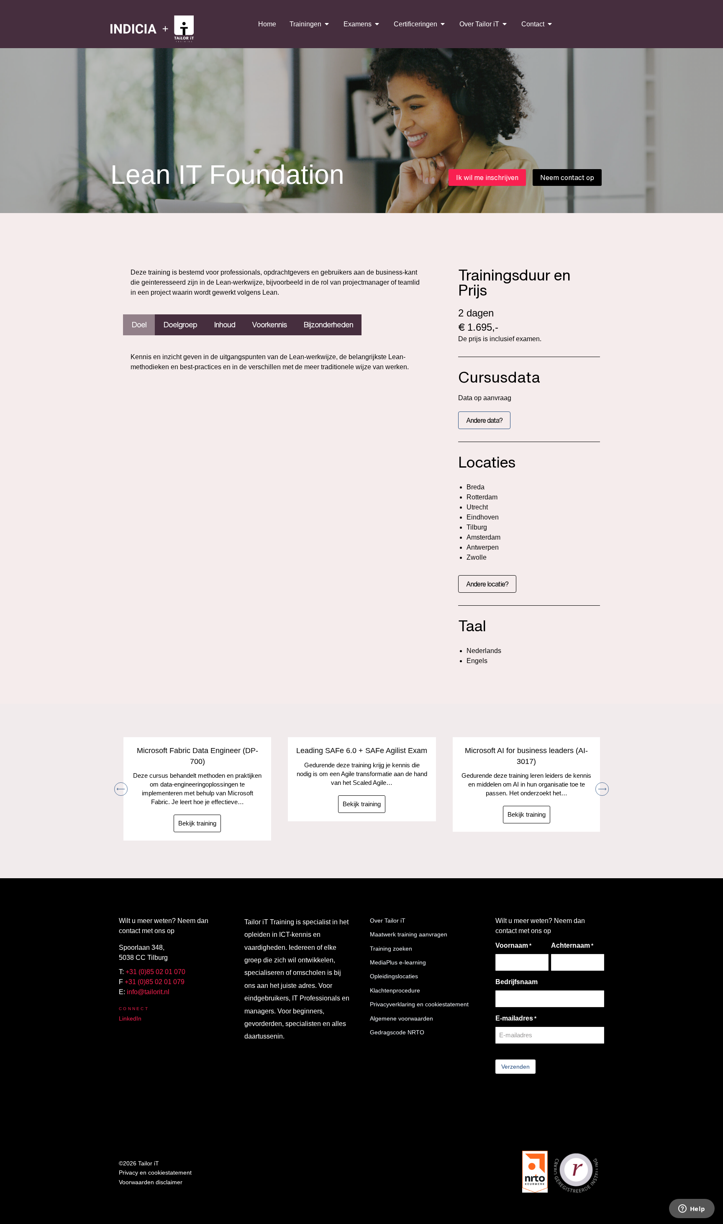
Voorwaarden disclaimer (150, 1182)
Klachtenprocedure (395, 990)
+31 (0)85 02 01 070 (155, 971)
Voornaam (513, 945)
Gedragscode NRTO (397, 1032)
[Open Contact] (549, 24)
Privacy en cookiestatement (155, 1172)
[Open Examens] (377, 24)
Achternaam (572, 945)
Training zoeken (391, 948)
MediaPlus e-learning (398, 962)
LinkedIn (130, 1018)
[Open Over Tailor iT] (504, 24)
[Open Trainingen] (326, 24)
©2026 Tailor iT (139, 1163)
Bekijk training (197, 823)
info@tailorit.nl (148, 991)
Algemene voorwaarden (401, 1018)
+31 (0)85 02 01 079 (155, 981)
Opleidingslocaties (394, 976)
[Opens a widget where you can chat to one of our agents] (692, 1209)
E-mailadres (515, 1018)
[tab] (139, 324)
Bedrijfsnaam (516, 981)
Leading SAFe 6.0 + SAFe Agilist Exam (361, 750)
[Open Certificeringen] (442, 24)
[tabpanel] (278, 364)
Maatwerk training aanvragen (408, 934)
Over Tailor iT (387, 920)
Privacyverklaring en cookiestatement (419, 1004)
